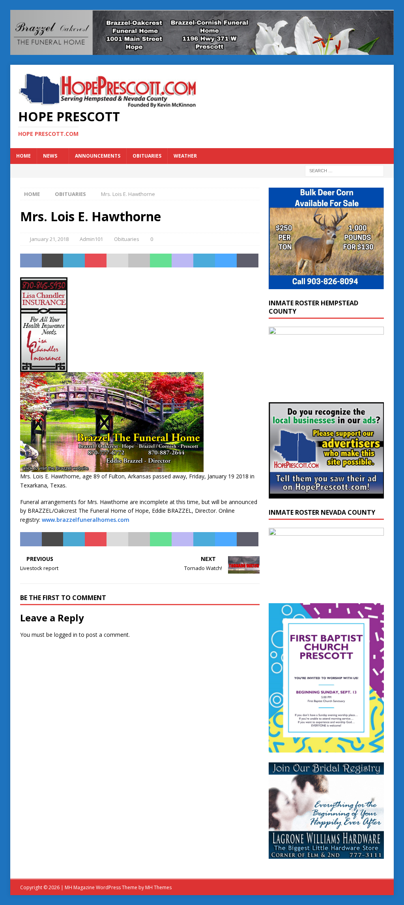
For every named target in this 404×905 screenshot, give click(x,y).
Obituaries (147, 155)
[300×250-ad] (326, 493)
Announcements (97, 155)
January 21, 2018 (49, 239)
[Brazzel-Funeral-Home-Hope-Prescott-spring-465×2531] (112, 467)
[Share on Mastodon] (182, 261)
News (50, 155)
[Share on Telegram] (204, 261)
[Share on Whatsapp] (161, 261)
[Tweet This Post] (53, 261)
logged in (65, 634)
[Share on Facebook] (31, 261)
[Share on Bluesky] (226, 261)
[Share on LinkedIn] (74, 261)
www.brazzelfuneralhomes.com (85, 519)
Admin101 (91, 239)
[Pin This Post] (96, 261)
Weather (185, 155)
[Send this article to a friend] (117, 261)
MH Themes (158, 887)
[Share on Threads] (247, 261)
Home (23, 155)
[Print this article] (139, 261)
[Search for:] (344, 170)
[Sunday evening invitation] (326, 748)
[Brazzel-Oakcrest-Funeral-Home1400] (202, 50)
